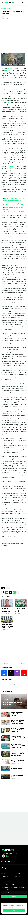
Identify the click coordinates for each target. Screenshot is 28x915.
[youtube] (9, 861)
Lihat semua (22, 597)
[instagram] (12, 861)
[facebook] (2, 861)
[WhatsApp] (14, 592)
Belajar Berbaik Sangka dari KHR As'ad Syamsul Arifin (18, 737)
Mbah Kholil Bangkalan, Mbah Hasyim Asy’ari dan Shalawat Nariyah (18, 730)
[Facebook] (6, 592)
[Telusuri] (25, 2)
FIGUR (3, 871)
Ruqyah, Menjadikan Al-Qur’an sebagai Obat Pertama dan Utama (18, 722)
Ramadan (9, 68)
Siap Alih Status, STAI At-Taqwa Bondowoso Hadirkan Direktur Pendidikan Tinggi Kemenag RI (18, 768)
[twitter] (5, 861)
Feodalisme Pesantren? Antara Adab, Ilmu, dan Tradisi (7, 610)
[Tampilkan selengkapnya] (17, 592)
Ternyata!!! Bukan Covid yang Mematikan (18, 761)
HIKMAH (17, 871)
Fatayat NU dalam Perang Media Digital (20, 610)
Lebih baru (5, 663)
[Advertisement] (14, 35)
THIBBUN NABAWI (5, 879)
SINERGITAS (18, 876)
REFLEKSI (17, 873)
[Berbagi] (25, 17)
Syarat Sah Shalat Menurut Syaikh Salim (18, 775)
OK (14, 910)
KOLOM (9, 8)
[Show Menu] (2, 2)
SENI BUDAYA (4, 876)
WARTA (17, 879)
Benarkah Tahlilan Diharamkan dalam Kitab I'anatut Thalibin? (18, 745)
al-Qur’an (8, 102)
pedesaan (4, 77)
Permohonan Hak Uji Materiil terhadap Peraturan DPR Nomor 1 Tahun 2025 (7, 626)
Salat (5, 70)
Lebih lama (22, 663)
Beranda (3, 8)
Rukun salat (10, 166)
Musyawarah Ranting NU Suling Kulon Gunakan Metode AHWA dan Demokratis (18, 753)
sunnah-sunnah (5, 531)
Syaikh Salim (5, 215)
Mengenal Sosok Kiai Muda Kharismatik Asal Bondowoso (17, 714)
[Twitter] (10, 592)
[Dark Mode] (22, 2)
